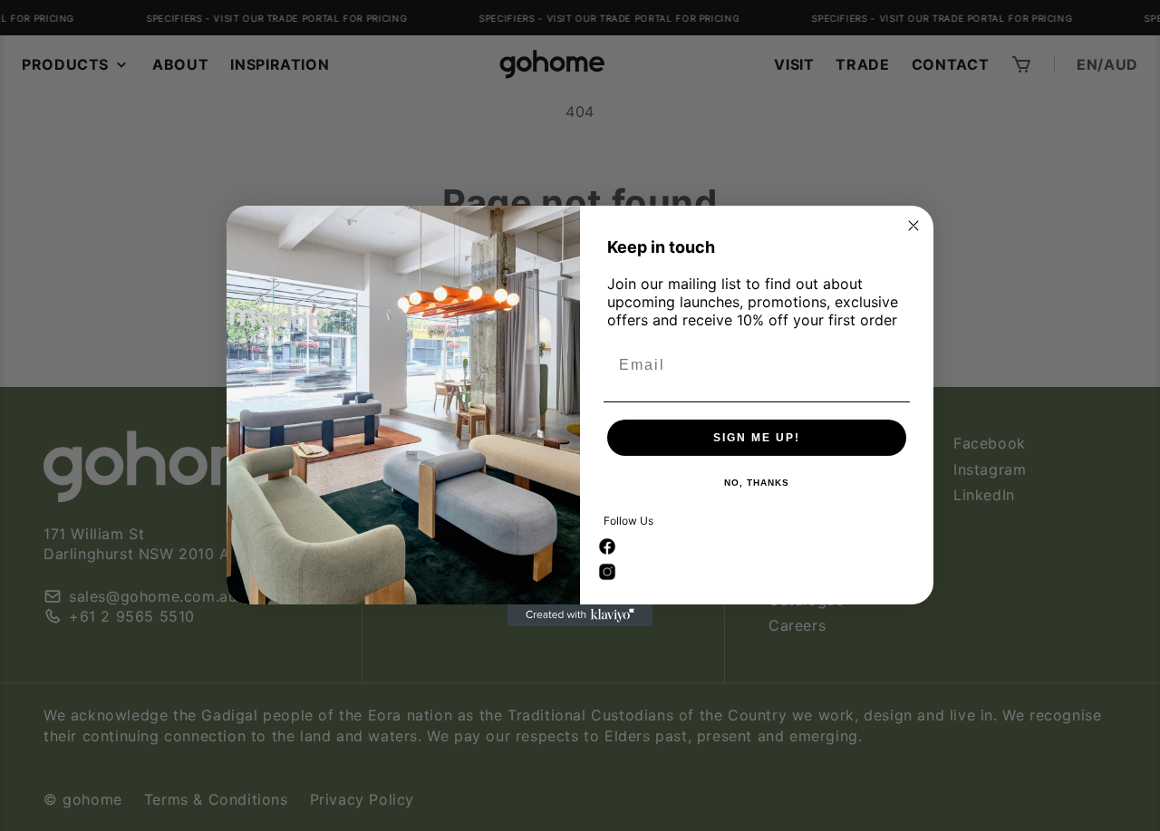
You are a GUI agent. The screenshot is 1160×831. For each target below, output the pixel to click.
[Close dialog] (913, 226)
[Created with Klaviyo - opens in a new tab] (580, 615)
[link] (607, 546)
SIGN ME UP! (756, 437)
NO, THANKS (756, 483)
